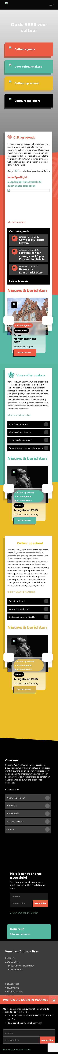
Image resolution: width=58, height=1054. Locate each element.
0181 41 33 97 (15, 969)
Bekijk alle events (19, 281)
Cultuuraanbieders (27, 101)
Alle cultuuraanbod (16, 222)
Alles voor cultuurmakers (19, 415)
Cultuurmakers (12, 987)
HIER (16, 171)
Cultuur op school (26, 83)
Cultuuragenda (24, 49)
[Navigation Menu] (51, 4)
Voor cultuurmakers (28, 66)
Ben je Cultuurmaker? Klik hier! (24, 912)
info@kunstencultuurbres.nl (21, 965)
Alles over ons (12, 789)
